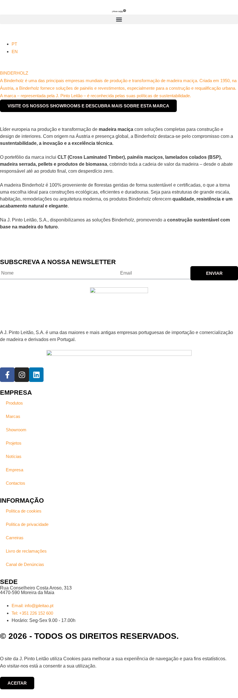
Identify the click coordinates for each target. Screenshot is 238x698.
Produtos (14, 403)
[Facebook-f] (7, 374)
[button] (119, 19)
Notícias (13, 456)
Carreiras (15, 537)
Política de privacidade (27, 524)
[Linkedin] (36, 374)
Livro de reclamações (26, 551)
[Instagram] (22, 374)
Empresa (14, 469)
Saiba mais (108, 665)
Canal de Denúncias (25, 564)
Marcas (13, 416)
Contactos (15, 483)
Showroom (16, 429)
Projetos (13, 443)
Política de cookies (24, 510)
